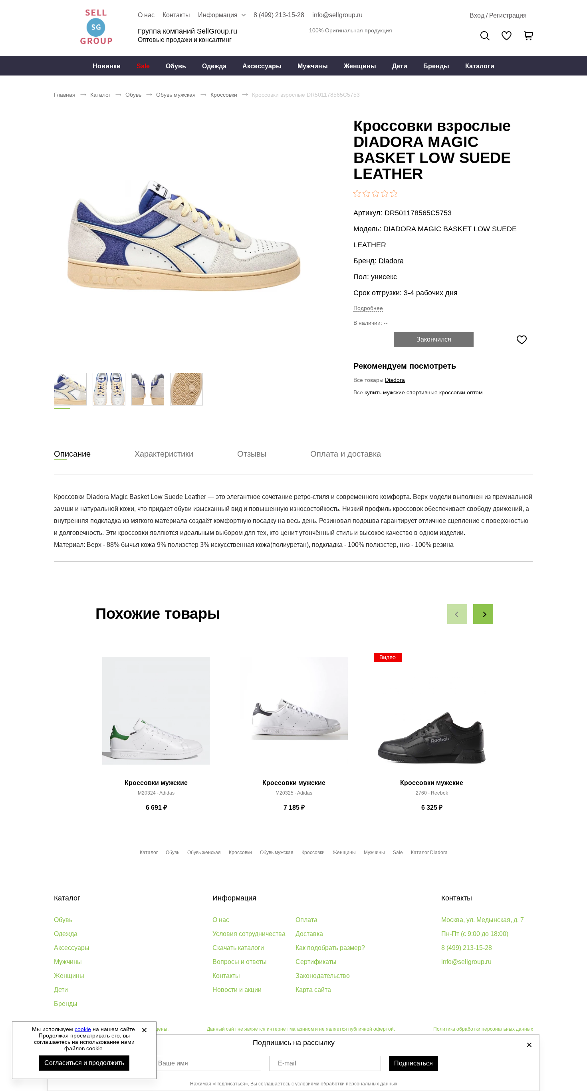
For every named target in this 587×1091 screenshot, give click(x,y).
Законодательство (322, 975)
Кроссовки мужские (156, 782)
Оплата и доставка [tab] (345, 453)
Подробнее (368, 308)
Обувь (176, 66)
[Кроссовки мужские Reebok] (432, 715)
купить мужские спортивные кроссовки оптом (424, 392)
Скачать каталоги (238, 947)
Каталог (100, 94)
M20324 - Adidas (156, 793)
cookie (83, 1029)
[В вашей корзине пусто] (528, 35)
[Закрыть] (144, 1030)
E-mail (287, 1063)
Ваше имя (173, 1063)
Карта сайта (313, 989)
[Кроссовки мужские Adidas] (156, 715)
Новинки (107, 66)
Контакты (176, 15)
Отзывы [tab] (251, 453)
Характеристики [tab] (164, 453)
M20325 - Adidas (294, 793)
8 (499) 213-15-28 (279, 15)
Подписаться (413, 1063)
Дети (399, 66)
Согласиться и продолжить (84, 1062)
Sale (143, 66)
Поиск (485, 35)
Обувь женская (204, 852)
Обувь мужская (176, 94)
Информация (234, 898)
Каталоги (479, 66)
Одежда (214, 66)
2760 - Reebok (432, 793)
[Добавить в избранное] (521, 339)
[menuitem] (107, 66)
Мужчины (312, 66)
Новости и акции (237, 989)
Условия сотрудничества (249, 933)
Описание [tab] (72, 453)
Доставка (309, 933)
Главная (64, 94)
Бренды (436, 66)
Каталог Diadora (429, 852)
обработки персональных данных (359, 1084)
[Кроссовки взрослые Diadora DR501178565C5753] (183, 236)
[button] (457, 614)
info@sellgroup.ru (337, 15)
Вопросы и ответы (239, 961)
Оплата (306, 919)
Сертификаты (316, 961)
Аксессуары (262, 66)
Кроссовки (223, 94)
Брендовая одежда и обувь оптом (96, 28)
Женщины (360, 66)
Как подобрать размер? (330, 947)
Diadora (391, 261)
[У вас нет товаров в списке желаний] (507, 35)
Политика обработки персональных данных (483, 1029)
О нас (146, 15)
